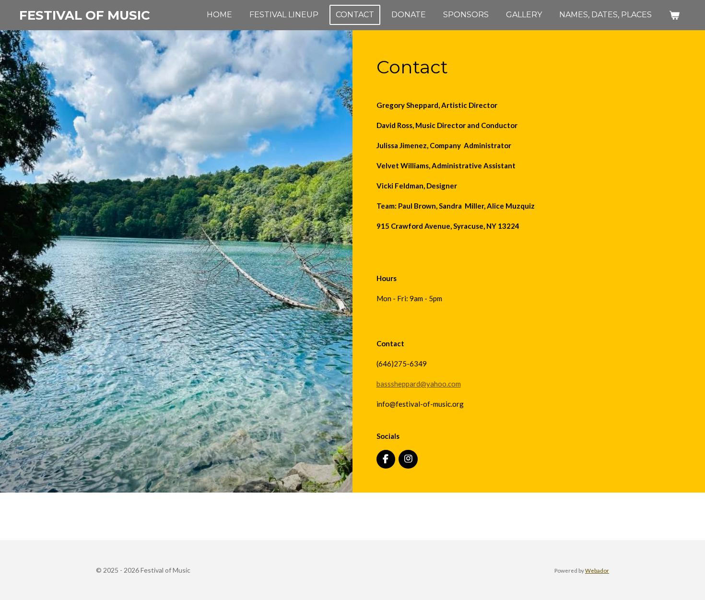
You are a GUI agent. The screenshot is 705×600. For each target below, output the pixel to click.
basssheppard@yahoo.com (418, 383)
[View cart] (674, 15)
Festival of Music (84, 15)
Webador (597, 570)
